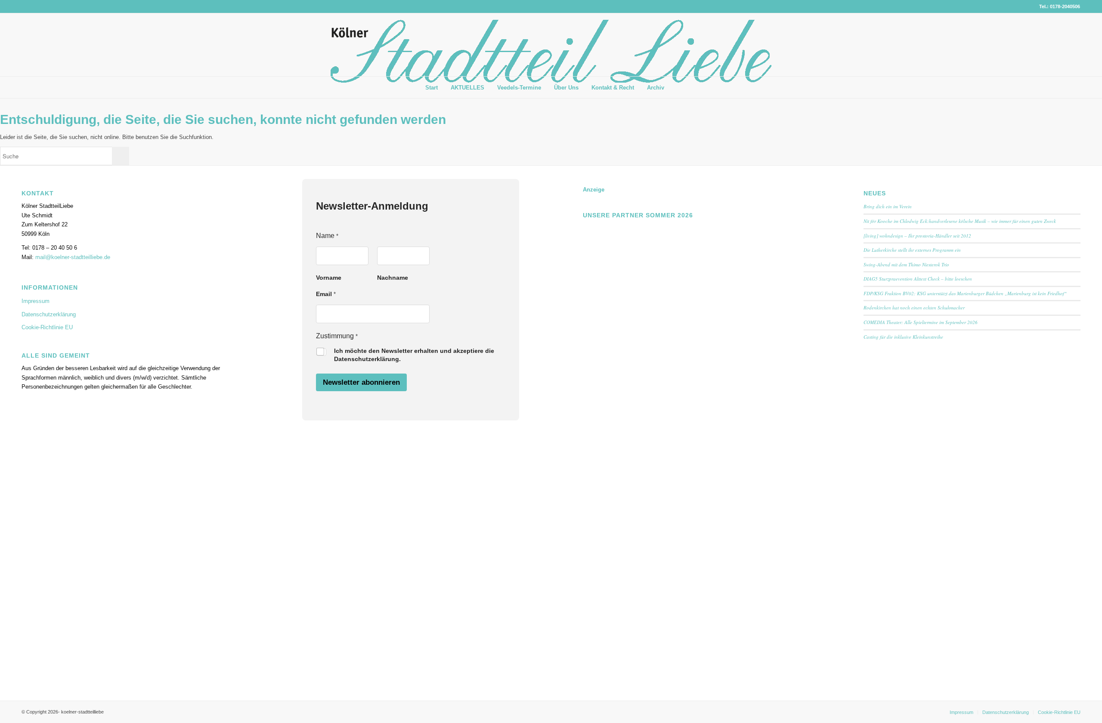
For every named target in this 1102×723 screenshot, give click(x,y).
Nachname (392, 277)
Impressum (36, 301)
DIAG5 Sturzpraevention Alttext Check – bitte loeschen (918, 278)
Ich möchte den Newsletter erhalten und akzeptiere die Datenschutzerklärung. (414, 354)
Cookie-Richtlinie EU (47, 327)
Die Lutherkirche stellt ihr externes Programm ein (912, 250)
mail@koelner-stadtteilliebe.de (72, 257)
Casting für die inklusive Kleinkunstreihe (903, 337)
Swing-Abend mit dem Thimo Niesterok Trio (906, 264)
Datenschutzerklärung (49, 314)
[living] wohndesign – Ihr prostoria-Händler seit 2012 (917, 235)
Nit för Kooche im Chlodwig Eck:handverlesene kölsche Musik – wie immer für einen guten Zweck (960, 221)
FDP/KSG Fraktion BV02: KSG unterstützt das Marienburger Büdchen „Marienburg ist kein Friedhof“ (965, 293)
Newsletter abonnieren (361, 382)
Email (326, 293)
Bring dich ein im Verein (888, 206)
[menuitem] (431, 88)
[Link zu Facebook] (1060, 44)
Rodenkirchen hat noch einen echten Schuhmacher (914, 307)
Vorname (328, 277)
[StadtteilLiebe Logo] (551, 51)
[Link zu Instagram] (1073, 44)
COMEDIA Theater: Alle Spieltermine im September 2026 (921, 322)
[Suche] (677, 87)
